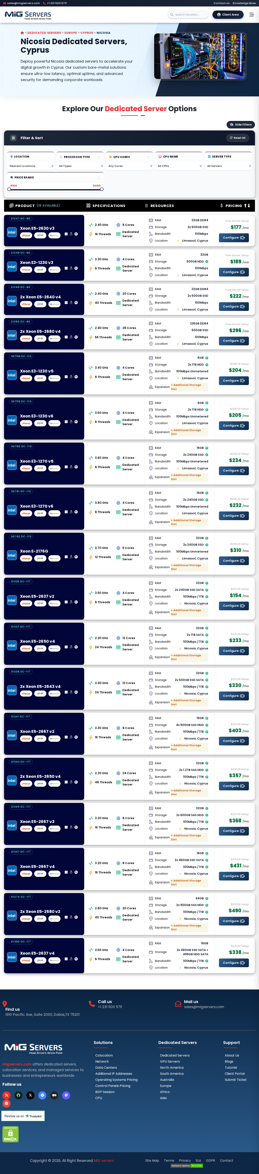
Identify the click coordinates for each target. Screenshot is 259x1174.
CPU (98, 1098)
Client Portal (235, 1073)
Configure (234, 238)
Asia (163, 1098)
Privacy (185, 1160)
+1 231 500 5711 (57, 3)
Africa (165, 1092)
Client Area (230, 15)
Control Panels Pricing (112, 1085)
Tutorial (231, 1067)
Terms (169, 1160)
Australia (167, 1079)
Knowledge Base (244, 3)
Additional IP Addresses (113, 1073)
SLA (198, 1160)
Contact (226, 1160)
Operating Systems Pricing (116, 1079)
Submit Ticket (236, 1079)
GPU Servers (170, 1061)
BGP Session (105, 1092)
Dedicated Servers (45, 33)
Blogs (229, 1061)
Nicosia (103, 33)
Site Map (152, 1160)
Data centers (106, 1067)
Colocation (104, 1055)
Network (102, 1061)
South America (172, 1073)
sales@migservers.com (23, 3)
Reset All (239, 138)
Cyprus (87, 33)
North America (172, 1067)
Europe (71, 33)
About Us (232, 1055)
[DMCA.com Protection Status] (10, 1134)
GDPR (210, 1160)
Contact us (221, 3)
